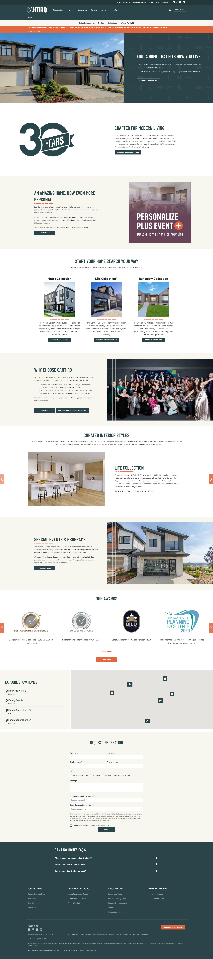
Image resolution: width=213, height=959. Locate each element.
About (104, 10)
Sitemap (51, 934)
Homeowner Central (156, 898)
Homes (71, 10)
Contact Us (164, 2)
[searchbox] (106, 809)
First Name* (74, 753)
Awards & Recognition (117, 898)
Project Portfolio (114, 912)
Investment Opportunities (78, 898)
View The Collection (59, 340)
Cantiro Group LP (76, 934)
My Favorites (135, 2)
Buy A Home (32, 898)
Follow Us (33, 926)
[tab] (104, 651)
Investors (115, 10)
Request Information (173, 927)
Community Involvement (117, 903)
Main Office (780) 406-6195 (38, 939)
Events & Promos (123, 2)
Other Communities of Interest (82, 805)
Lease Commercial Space (78, 894)
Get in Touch (179, 10)
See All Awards (106, 659)
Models (101, 23)
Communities (58, 10)
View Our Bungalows (153, 340)
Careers (151, 2)
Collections (112, 23)
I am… (72, 771)
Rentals (94, 10)
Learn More (44, 233)
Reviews (144, 2)
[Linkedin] (184, 2)
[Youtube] (180, 2)
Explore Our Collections (128, 152)
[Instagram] (177, 2)
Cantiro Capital (74, 903)
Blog (157, 2)
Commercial (82, 10)
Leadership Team (115, 894)
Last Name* (111, 753)
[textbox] (106, 800)
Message (73, 781)
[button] (165, 678)
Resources (32, 908)
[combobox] (106, 800)
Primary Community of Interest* (82, 796)
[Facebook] (174, 2)
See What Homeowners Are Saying (72, 411)
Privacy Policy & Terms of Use (37, 934)
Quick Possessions (87, 23)
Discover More (34, 31)
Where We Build (127, 23)
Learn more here (90, 950)
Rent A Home (33, 903)
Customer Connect (155, 894)
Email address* (76, 762)
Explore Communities (148, 80)
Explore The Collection (106, 340)
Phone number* (113, 762)
